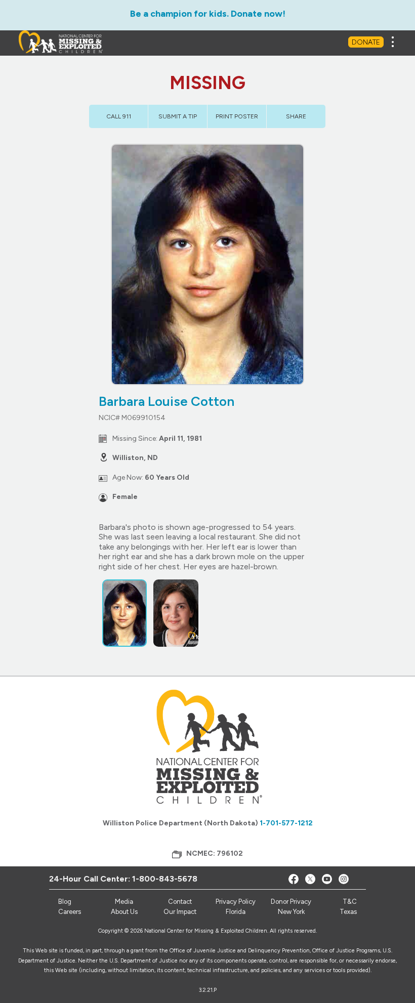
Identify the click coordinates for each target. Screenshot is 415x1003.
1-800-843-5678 (164, 879)
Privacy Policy (236, 901)
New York (291, 911)
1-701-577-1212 (286, 823)
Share (296, 116)
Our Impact (179, 911)
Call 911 (118, 116)
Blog (64, 901)
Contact (180, 901)
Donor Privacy (291, 901)
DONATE (366, 42)
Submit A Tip (177, 116)
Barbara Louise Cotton (166, 401)
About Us (124, 911)
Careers (69, 911)
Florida (235, 911)
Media (124, 901)
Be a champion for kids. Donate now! (207, 13)
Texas (348, 911)
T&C (350, 901)
